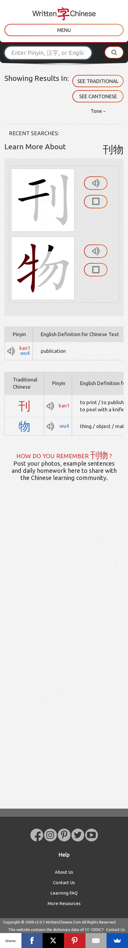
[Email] (96, 940)
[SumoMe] (117, 940)
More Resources (64, 903)
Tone (96, 111)
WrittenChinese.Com (63, 922)
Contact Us (64, 882)
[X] (53, 940)
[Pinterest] (74, 940)
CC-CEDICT (94, 929)
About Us (64, 872)
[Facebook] (32, 940)
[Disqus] (64, 580)
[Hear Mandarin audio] (95, 183)
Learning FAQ (64, 892)
